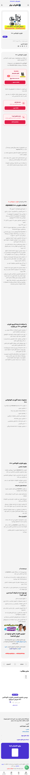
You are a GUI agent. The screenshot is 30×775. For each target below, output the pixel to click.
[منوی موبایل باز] (28, 5)
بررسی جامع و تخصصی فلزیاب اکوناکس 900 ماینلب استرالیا (15, 698)
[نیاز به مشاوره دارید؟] (15, 119)
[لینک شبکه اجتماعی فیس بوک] (26, 46)
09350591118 (25, 732)
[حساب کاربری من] (1, 5)
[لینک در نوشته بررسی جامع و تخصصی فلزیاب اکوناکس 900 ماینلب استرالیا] (15, 684)
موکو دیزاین (10, 768)
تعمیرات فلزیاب (13, 649)
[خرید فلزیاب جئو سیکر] (15, 77)
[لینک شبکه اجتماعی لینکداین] (20, 46)
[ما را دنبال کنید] (15, 105)
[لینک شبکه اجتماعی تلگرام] (18, 46)
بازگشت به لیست (15, 664)
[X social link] (25, 46)
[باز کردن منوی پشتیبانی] (27, 767)
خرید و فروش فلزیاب (21, 642)
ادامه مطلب (15, 705)
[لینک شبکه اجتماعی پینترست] (22, 46)
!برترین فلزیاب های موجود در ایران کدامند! (15, 635)
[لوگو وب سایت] (15, 5)
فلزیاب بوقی (15, 694)
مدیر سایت (24, 41)
